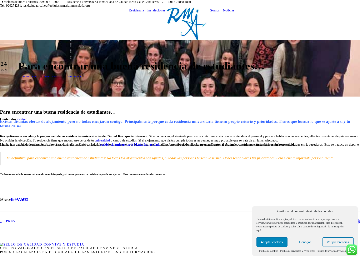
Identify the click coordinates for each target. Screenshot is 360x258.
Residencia (136, 10)
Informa (51, 76)
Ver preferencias (338, 242)
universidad (102, 140)
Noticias (229, 10)
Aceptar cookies (272, 242)
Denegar (305, 242)
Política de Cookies (268, 250)
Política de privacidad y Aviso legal (297, 250)
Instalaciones (156, 10)
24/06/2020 (29, 76)
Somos (215, 10)
